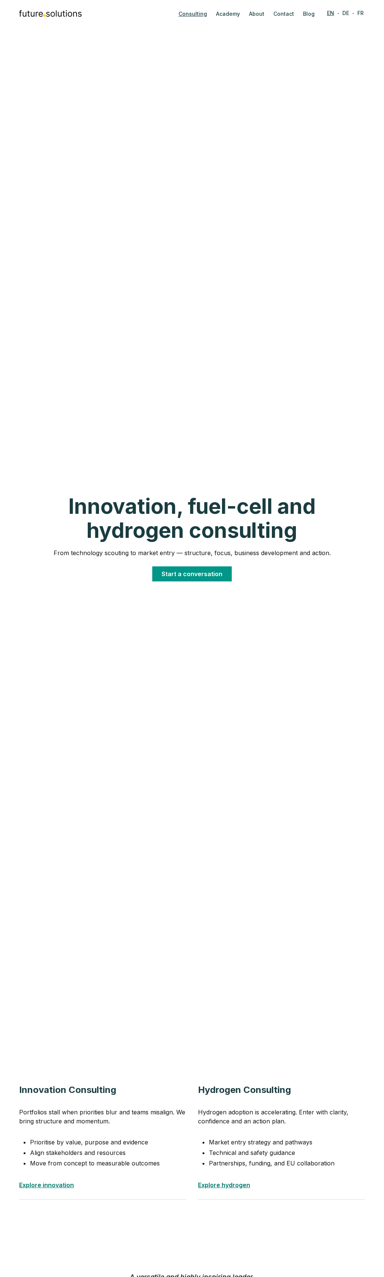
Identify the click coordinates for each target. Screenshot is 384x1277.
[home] (50, 13)
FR (360, 13)
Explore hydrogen (224, 1185)
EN (330, 13)
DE (345, 13)
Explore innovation (46, 1185)
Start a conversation (192, 574)
